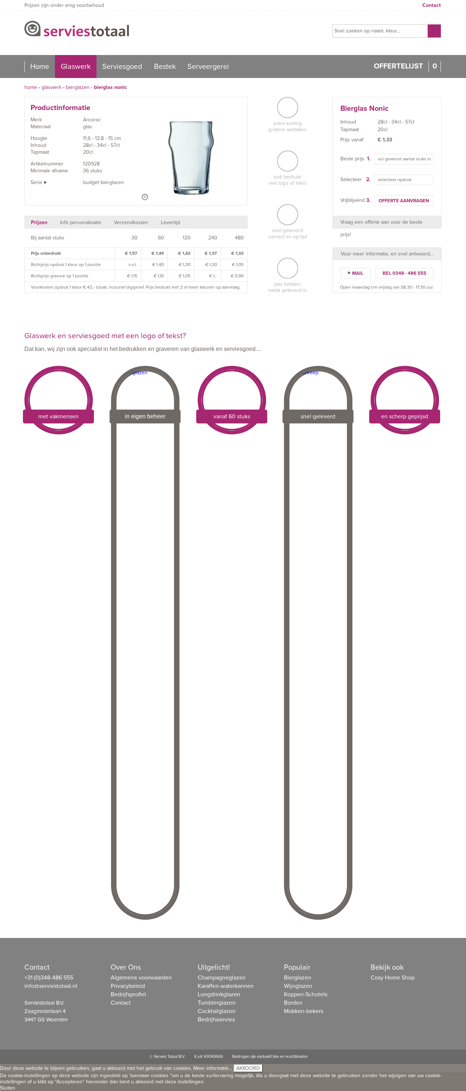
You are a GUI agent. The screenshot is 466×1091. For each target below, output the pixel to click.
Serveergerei (208, 66)
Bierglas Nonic (110, 87)
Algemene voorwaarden (141, 977)
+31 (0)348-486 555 (48, 977)
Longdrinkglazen (219, 994)
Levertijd (170, 222)
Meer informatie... (212, 1068)
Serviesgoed (122, 66)
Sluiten (7, 1088)
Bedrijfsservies (216, 1019)
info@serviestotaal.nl (50, 986)
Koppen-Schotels (305, 994)
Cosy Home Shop (393, 977)
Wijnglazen (298, 986)
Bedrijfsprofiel (128, 994)
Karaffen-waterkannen (226, 986)
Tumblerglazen (217, 1002)
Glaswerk (76, 66)
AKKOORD (248, 1068)
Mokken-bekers (303, 1011)
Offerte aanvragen (404, 201)
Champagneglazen (222, 977)
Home (39, 66)
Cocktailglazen (217, 1011)
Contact (431, 5)
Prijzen (39, 222)
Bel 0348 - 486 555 (404, 273)
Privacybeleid (128, 986)
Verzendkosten (131, 222)
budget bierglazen (103, 182)
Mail (357, 273)
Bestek (165, 66)
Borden (293, 1002)
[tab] (39, 222)
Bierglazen (78, 87)
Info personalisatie (80, 222)
